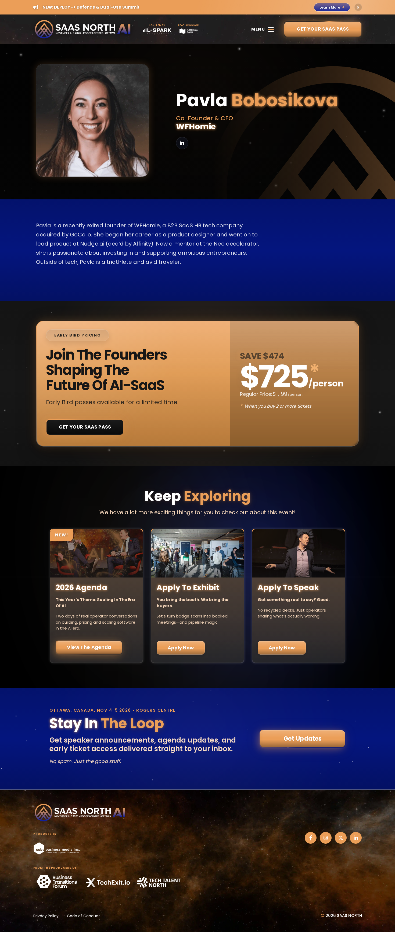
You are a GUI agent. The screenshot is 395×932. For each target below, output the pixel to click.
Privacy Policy (46, 916)
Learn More (329, 7)
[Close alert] (358, 7)
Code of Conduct (83, 916)
